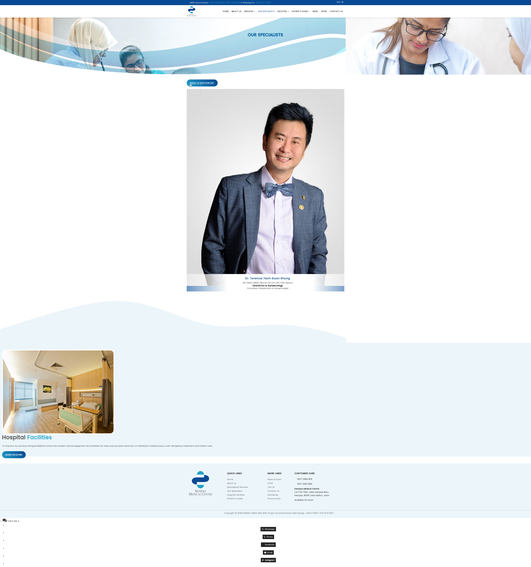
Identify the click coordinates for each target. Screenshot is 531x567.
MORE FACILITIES (14, 454)
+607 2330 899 (304, 484)
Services (248, 11)
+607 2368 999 (304, 479)
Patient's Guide (300, 11)
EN (338, 2)
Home (226, 11)
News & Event (274, 479)
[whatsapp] (193, 514)
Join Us (271, 487)
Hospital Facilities (236, 494)
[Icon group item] (203, 514)
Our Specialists (266, 11)
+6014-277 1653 (263, 2)
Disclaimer (273, 494)
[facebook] (198, 514)
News (315, 11)
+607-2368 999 (216, 2)
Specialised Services (237, 487)
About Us (236, 11)
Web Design (298, 513)
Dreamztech (285, 513)
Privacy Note (274, 498)
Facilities (282, 11)
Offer (324, 11)
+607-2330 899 (232, 2)
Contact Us (336, 11)
